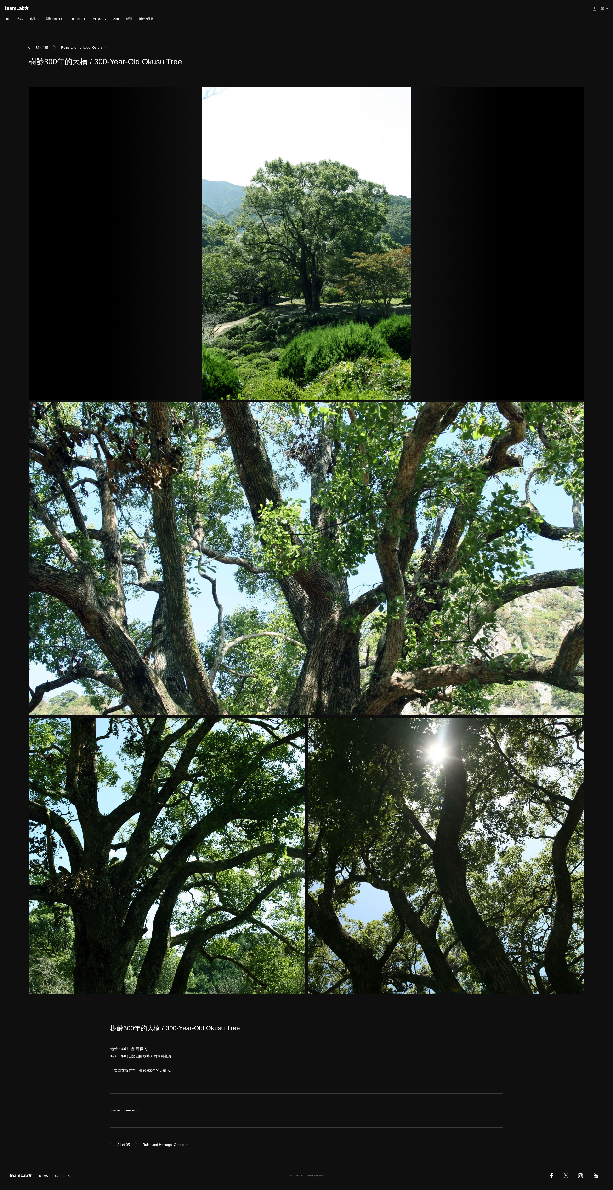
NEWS (43, 1176)
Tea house (79, 19)
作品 (33, 19)
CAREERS (62, 1176)
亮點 (20, 19)
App (116, 19)
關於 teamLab (55, 19)
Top (7, 19)
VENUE (98, 19)
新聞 (129, 19)
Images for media (122, 1110)
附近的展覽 (146, 19)
